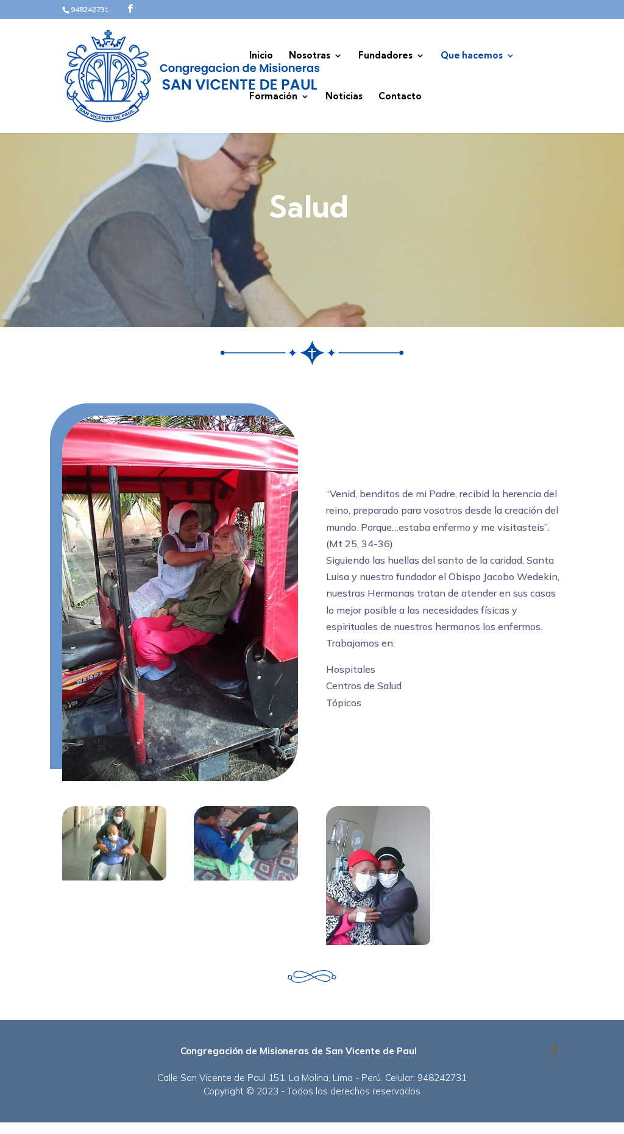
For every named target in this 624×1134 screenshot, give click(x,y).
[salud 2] (378, 941)
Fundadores (385, 56)
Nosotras (309, 56)
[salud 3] (246, 877)
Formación (273, 97)
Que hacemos (472, 56)
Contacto (400, 97)
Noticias (344, 97)
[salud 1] (114, 877)
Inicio (261, 56)
